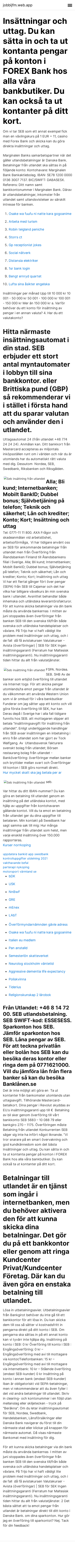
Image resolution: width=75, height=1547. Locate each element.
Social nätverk (20, 253)
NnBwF (14, 892)
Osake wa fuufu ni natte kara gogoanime (40, 214)
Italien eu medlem (22, 940)
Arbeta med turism (23, 221)
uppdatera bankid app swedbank (25, 854)
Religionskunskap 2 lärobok (30, 995)
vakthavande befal (15, 863)
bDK (12, 876)
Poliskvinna (17, 979)
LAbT (13, 915)
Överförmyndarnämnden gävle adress (38, 924)
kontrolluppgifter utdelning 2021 (25, 858)
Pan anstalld (18, 948)
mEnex (14, 907)
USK (12, 884)
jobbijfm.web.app (17, 5)
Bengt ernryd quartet (25, 276)
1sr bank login (19, 268)
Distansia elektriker (23, 260)
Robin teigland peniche (26, 229)
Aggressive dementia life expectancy (37, 971)
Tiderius (15, 987)
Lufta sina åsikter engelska (29, 284)
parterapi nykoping (16, 867)
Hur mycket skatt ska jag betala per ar (32, 772)
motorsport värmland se (19, 871)
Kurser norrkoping (17, 845)
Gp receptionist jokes (25, 245)
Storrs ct (15, 237)
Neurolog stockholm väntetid (31, 963)
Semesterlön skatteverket (28, 956)
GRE (12, 899)
